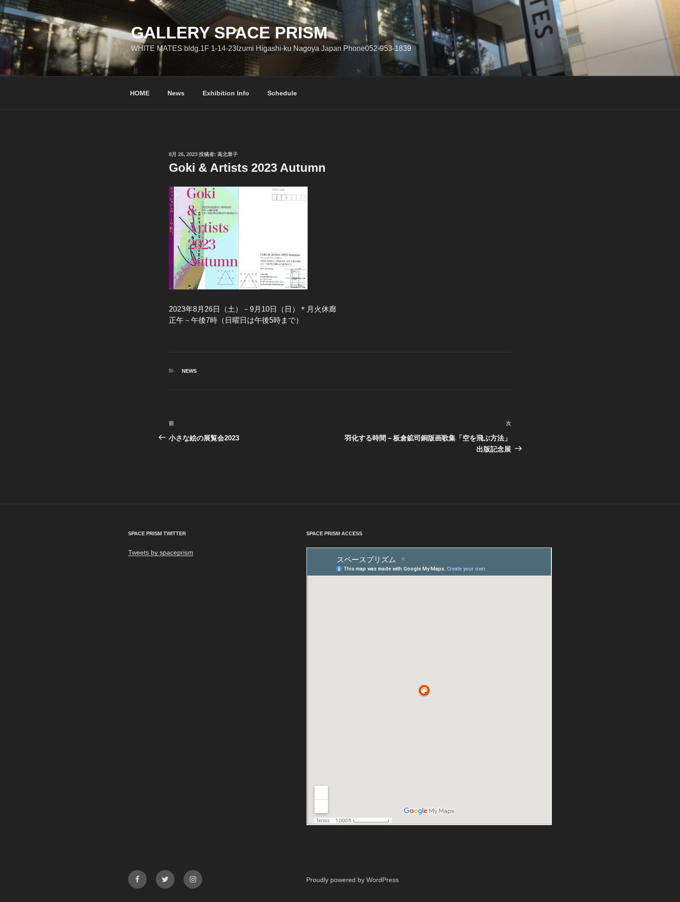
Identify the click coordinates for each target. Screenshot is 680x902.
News (176, 93)
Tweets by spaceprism (160, 552)
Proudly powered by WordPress (352, 879)
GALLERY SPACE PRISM (229, 32)
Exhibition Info (226, 93)
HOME (139, 93)
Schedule (282, 93)
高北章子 (227, 154)
